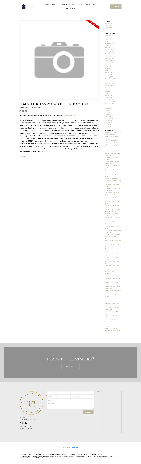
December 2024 (110, 54)
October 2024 (109, 58)
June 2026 (108, 39)
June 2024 (108, 66)
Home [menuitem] (47, 5)
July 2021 (108, 125)
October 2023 (109, 83)
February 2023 (109, 98)
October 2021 (109, 120)
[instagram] (23, 423)
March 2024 (109, 72)
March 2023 (108, 95)
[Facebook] (21, 423)
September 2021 (110, 123)
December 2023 (110, 79)
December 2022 (110, 100)
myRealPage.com (73, 447)
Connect (116, 6)
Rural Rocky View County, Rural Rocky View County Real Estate (112, 272)
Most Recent (109, 35)
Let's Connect (70, 366)
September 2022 (110, 106)
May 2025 (108, 48)
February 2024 (109, 75)
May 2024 (108, 68)
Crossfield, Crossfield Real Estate (33, 109)
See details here (70, 116)
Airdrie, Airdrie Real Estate (113, 132)
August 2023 (109, 87)
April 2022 (108, 110)
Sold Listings (109, 30)
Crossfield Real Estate (111, 178)
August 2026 (109, 37)
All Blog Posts (109, 23)
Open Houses (109, 27)
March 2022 (108, 112)
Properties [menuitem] (54, 5)
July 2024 (108, 64)
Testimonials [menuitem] (70, 9)
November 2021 (109, 118)
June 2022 (108, 108)
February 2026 (109, 43)
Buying (64, 5)
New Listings (109, 25)
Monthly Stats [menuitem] (91, 5)
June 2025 (108, 45)
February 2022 (109, 114)
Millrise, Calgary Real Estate (113, 234)
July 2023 (108, 89)
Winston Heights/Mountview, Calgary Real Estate (111, 326)
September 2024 (110, 60)
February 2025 (109, 50)
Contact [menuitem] (81, 5)
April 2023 (108, 93)
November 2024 (110, 56)
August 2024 (109, 62)
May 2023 (108, 91)
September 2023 (110, 85)
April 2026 (108, 41)
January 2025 (109, 52)
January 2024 (109, 77)
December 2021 (109, 116)
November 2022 (110, 102)
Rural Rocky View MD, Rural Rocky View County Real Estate (113, 278)
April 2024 (108, 70)
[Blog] (26, 423)
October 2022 (109, 104)
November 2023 (110, 81)
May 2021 (108, 127)
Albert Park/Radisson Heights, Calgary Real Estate (111, 136)
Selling (71, 5)
